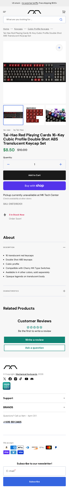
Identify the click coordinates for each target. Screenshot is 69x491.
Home (6, 29)
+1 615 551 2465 (12, 422)
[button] (4, 11)
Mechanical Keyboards (26, 374)
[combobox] (34, 19)
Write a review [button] (34, 339)
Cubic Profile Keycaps (38, 29)
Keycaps (18, 29)
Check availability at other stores (17, 199)
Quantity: (7, 157)
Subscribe (34, 481)
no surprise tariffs (30, 3)
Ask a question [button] (34, 347)
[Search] (61, 19)
